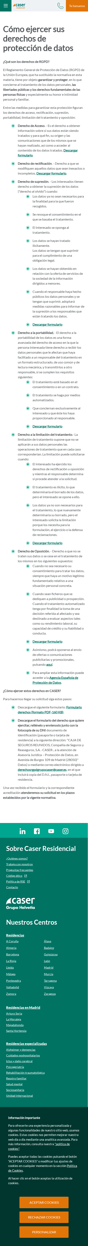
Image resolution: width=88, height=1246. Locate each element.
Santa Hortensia (16, 1030)
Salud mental (14, 1084)
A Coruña (12, 941)
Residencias (15, 935)
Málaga (10, 974)
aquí (49, 664)
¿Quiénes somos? (17, 858)
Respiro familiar (16, 1078)
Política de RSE (15, 881)
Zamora (11, 993)
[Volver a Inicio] (19, 6)
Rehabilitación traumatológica (25, 1072)
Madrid (48, 967)
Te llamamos (77, 6)
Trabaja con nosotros (19, 864)
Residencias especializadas (26, 1044)
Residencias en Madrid (23, 1007)
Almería (11, 947)
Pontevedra (13, 980)
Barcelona (12, 954)
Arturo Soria (14, 1013)
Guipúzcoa (51, 954)
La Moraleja (13, 1019)
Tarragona (50, 980)
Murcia (48, 974)
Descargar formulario (51, 173)
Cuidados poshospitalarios (23, 1055)
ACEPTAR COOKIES (44, 1202)
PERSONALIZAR (44, 1232)
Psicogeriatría (15, 1067)
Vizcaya (49, 987)
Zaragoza (50, 993)
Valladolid (12, 987)
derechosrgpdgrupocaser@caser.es (42, 769)
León (47, 961)
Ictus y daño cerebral (19, 1061)
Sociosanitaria (15, 1090)
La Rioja (11, 961)
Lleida (10, 967)
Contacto (12, 887)
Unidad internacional (19, 1095)
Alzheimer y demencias (20, 1049)
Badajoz (49, 947)
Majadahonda (15, 1025)
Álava (47, 941)
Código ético (14, 875)
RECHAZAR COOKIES (44, 1217)
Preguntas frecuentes (19, 870)
